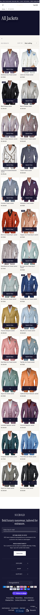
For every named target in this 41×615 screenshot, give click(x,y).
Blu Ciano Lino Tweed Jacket (8, 299)
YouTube (11, 610)
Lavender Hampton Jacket (8, 425)
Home (3, 9)
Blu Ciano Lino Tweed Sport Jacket (27, 267)
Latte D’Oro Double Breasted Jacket (8, 171)
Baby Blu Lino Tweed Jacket (27, 330)
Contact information (20, 600)
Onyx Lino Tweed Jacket (26, 488)
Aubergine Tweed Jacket (27, 203)
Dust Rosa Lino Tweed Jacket (9, 362)
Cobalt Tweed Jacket (26, 170)
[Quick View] (10, 388)
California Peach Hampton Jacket (29, 393)
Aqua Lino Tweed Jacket (7, 393)
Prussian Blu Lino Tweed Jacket (28, 299)
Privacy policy (10, 597)
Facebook (14, 608)
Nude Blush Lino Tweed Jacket (9, 266)
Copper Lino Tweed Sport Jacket (29, 235)
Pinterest (23, 608)
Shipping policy (9, 600)
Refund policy (19, 597)
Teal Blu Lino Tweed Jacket (27, 362)
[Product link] (10, 63)
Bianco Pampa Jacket (26, 106)
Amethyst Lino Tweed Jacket (9, 75)
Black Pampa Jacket (6, 106)
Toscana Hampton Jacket (8, 330)
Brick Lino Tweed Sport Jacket (9, 235)
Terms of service (28, 597)
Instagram (6, 608)
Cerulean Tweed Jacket (7, 203)
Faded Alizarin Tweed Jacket (28, 139)
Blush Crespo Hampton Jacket (9, 139)
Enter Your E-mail (9, 530)
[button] (4, 5)
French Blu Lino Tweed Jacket (28, 456)
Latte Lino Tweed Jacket (26, 75)
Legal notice (31, 600)
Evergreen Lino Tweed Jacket (9, 456)
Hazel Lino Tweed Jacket (7, 488)
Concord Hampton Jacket (27, 425)
